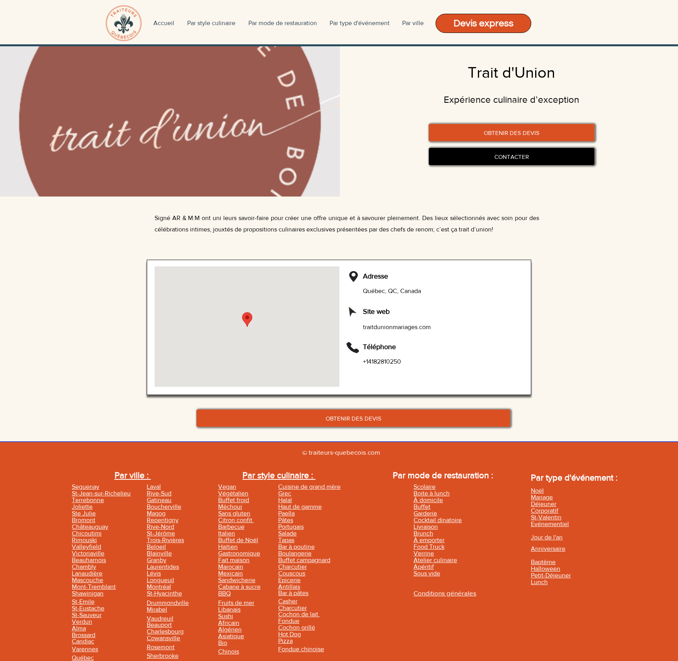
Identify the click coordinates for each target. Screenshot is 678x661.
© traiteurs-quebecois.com (341, 452)
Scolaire (425, 486)
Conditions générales (445, 593)
